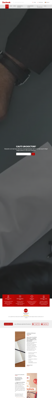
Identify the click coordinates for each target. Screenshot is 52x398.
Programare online (8, 324)
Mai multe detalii (29, 365)
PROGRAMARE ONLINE (30, 6)
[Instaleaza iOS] (44, 324)
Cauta (35, 2)
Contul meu (41, 2)
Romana (47, 2)
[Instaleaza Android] (36, 324)
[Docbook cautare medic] (33, 154)
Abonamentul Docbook (20, 6)
